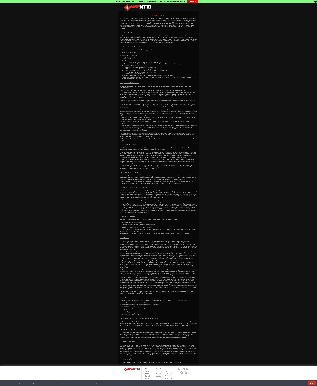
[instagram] (187, 369)
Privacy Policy (96, 383)
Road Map (158, 373)
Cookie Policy (88, 383)
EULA (166, 369)
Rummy (147, 373)
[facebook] (179, 369)
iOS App (147, 378)
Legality (167, 371)
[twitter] (183, 369)
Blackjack (147, 376)
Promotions (158, 376)
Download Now (193, 1)
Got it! (311, 383)
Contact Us (158, 369)
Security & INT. (169, 378)
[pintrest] (181, 372)
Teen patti (147, 371)
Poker (146, 369)
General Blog (159, 371)
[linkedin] (186, 372)
